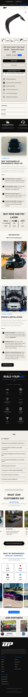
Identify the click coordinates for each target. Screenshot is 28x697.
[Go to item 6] (25, 40)
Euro (2, 664)
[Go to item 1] (3, 40)
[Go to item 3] (12, 40)
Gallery (2, 671)
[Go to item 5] (21, 40)
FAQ (16, 666)
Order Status (17, 669)
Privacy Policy (4, 676)
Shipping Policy (4, 681)
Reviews (16, 664)
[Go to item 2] (8, 40)
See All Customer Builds (14, 543)
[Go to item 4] (16, 40)
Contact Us (18, 1)
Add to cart (14, 60)
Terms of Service (5, 684)
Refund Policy (4, 679)
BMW (2, 662)
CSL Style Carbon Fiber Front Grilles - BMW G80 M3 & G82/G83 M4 (11, 533)
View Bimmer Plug (13, 612)
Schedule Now (7, 364)
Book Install (10, 1)
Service (2, 669)
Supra (2, 666)
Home (2, 659)
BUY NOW (14, 65)
